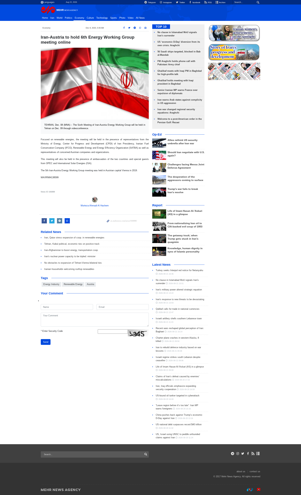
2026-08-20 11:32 (166, 428)
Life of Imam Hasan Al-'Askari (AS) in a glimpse (180, 366)
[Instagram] (238, 453)
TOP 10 (161, 26)
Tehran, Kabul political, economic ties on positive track (71, 244)
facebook (196, 2)
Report (157, 205)
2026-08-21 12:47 (166, 312)
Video (130, 18)
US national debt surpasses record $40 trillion (179, 424)
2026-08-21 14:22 (166, 293)
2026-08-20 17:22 (182, 380)
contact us (255, 471)
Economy (79, 18)
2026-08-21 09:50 (171, 341)
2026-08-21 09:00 (166, 370)
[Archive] (258, 453)
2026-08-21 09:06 (175, 360)
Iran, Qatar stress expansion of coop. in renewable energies (74, 237)
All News (140, 18)
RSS (209, 2)
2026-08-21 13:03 (166, 303)
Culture (90, 18)
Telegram (151, 2)
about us (241, 471)
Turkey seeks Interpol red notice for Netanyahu (179, 270)
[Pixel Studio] (257, 489)
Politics (68, 18)
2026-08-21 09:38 (174, 351)
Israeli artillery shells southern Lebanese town (179, 318)
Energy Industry (51, 284)
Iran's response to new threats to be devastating (180, 299)
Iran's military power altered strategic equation (179, 289)
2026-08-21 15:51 (176, 283)
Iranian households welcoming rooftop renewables (69, 269)
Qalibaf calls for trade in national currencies (177, 309)
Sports (113, 18)
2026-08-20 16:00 (166, 399)
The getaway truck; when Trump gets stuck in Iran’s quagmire (183, 238)
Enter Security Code (52, 331)
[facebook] (248, 453)
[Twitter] (243, 453)
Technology (102, 18)
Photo (122, 18)
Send (45, 342)
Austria (90, 284)
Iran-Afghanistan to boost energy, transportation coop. (71, 250)
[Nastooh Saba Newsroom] (248, 489)
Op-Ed (157, 134)
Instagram (167, 2)
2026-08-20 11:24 (185, 438)
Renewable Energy (73, 284)
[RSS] (253, 453)
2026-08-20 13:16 (185, 418)
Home (45, 18)
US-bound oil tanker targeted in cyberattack (177, 395)
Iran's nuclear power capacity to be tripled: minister (69, 256)
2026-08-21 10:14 (174, 332)
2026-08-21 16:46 (166, 274)
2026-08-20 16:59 (187, 389)
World (59, 18)
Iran (52, 18)
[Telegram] (232, 453)
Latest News (161, 264)
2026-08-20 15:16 (183, 409)
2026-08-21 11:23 (166, 322)
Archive (222, 2)
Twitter (182, 2)
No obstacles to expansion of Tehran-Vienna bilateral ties (73, 263)
